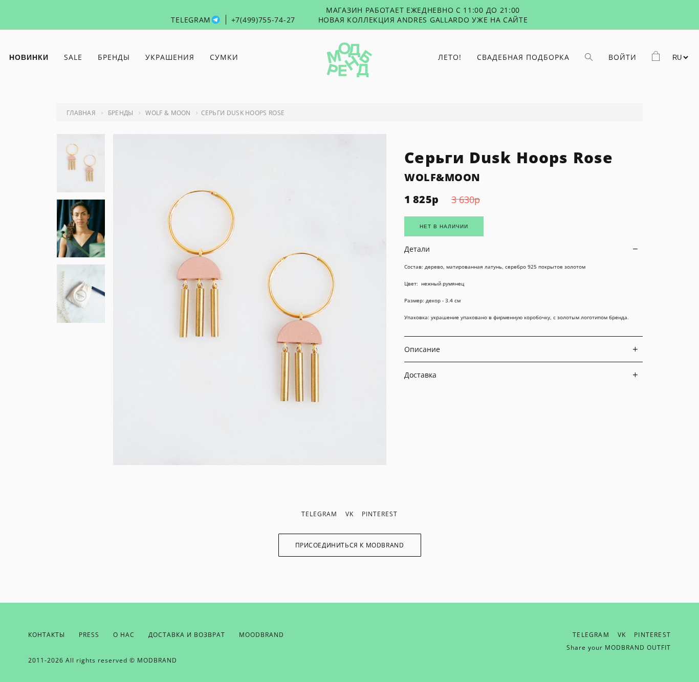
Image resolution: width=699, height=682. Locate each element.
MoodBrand (261, 634)
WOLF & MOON (167, 112)
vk (349, 514)
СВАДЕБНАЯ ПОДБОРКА (523, 57)
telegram (319, 514)
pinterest (380, 514)
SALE (73, 57)
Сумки (224, 57)
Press (89, 634)
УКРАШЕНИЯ (169, 57)
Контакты (46, 634)
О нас (124, 634)
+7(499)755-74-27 (263, 20)
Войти (622, 57)
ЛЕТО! (450, 57)
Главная (81, 112)
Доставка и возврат (186, 634)
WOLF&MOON (442, 177)
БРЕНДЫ (114, 57)
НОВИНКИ (29, 57)
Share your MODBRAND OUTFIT (618, 647)
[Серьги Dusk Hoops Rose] (249, 462)
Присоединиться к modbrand (349, 545)
